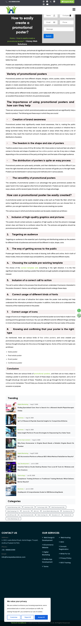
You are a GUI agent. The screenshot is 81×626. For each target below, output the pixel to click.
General (68, 515)
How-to (26, 511)
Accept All (41, 617)
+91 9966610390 (14, 1)
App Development (23, 463)
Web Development (58, 507)
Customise (13, 617)
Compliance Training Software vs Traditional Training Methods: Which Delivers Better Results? (46, 480)
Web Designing (13, 511)
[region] (27, 610)
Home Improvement (24, 440)
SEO (36, 511)
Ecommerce (67, 511)
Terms (45, 566)
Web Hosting (65, 537)
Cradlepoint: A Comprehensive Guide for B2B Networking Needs (40, 492)
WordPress (11, 515)
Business (21, 418)
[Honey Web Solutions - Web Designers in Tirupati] (11, 10)
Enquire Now (68, 2)
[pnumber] (79, 315)
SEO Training (65, 562)
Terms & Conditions (19, 623)
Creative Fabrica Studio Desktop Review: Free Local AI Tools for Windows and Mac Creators (46, 468)
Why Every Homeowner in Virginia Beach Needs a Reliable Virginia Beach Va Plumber (46, 444)
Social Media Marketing (51, 511)
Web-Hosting (43, 515)
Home (12, 38)
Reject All (28, 617)
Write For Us (65, 554)
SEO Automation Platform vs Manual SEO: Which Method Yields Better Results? (46, 456)
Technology (21, 475)
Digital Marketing (23, 404)
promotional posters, (42, 374)
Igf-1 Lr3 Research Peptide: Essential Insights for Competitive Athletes (42, 421)
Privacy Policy (65, 558)
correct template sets (29, 268)
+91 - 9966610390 (8, 550)
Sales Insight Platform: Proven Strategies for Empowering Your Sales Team (44, 433)
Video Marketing (13, 518)
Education (56, 515)
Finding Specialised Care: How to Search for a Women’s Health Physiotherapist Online (46, 409)
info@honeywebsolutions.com (13, 557)
